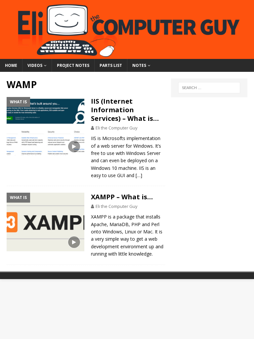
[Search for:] (209, 87)
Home (11, 65)
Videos (34, 65)
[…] (139, 175)
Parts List (111, 65)
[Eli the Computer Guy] (127, 55)
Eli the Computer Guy (117, 128)
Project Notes (73, 65)
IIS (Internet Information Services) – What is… (125, 110)
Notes (139, 65)
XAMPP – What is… (122, 196)
